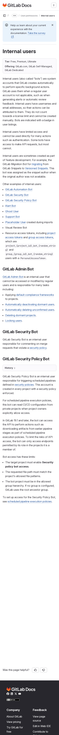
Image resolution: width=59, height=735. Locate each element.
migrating (37, 164)
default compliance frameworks (35, 294)
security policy (38, 347)
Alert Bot (10, 205)
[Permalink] (35, 269)
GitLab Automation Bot (18, 189)
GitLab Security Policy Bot (21, 200)
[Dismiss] (52, 25)
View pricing (14, 721)
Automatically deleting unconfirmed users (29, 309)
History (9, 367)
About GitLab (14, 716)
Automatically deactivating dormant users (29, 304)
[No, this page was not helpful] (43, 670)
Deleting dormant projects (20, 315)
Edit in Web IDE (42, 726)
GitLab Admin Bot (13, 276)
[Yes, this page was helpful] (35, 670)
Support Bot (12, 216)
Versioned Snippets (36, 168)
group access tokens (40, 237)
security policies (24, 384)
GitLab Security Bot (16, 195)
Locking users (13, 320)
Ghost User (12, 211)
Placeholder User (15, 222)
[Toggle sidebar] (5, 16)
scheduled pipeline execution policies (30, 501)
